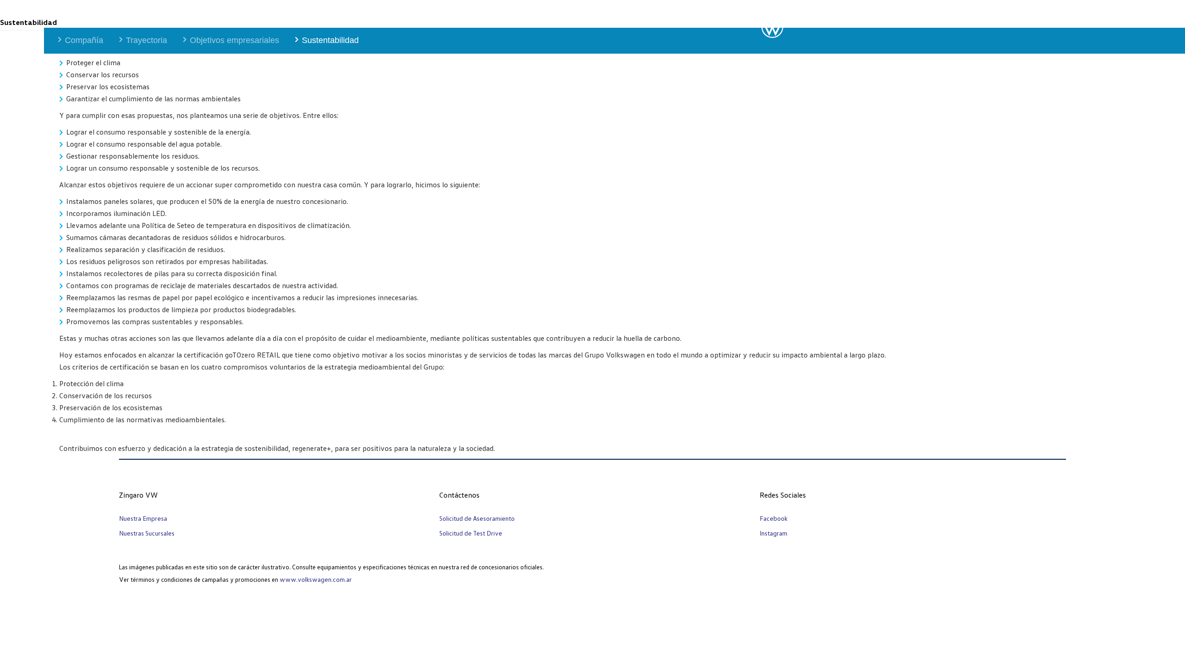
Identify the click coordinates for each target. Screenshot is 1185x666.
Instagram (773, 533)
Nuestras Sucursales (147, 533)
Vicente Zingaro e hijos (87, 12)
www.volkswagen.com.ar (316, 579)
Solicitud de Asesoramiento (477, 518)
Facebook (773, 518)
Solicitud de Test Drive (470, 533)
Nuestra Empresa (143, 518)
